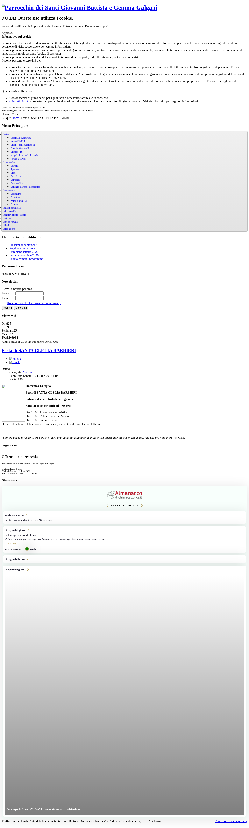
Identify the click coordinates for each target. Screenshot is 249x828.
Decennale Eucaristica (21, 137)
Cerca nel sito (9, 228)
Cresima (14, 204)
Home (15, 118)
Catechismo (16, 193)
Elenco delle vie (18, 183)
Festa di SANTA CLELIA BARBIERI (39, 350)
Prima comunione (19, 200)
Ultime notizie (17, 151)
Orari (13, 172)
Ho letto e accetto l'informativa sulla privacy (34, 303)
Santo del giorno (124, 517)
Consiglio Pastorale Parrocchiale (25, 186)
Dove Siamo (16, 176)
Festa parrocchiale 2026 (24, 255)
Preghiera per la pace (22, 248)
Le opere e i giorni (124, 691)
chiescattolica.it (18, 101)
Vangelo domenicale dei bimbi (24, 155)
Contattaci (15, 179)
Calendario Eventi (11, 211)
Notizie (27, 372)
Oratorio (7, 218)
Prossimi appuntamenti (23, 244)
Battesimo (15, 197)
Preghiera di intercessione (14, 214)
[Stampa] (15, 358)
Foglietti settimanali (12, 207)
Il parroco (15, 169)
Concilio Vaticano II (20, 148)
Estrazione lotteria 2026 (23, 251)
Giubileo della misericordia (23, 144)
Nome (6, 293)
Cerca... (6, 114)
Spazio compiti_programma (26, 258)
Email (5, 298)
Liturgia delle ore (124, 559)
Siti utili (6, 225)
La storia (14, 165)
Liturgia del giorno (124, 539)
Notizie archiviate (18, 158)
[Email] (14, 362)
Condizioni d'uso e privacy (231, 821)
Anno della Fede (18, 141)
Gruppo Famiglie (10, 221)
